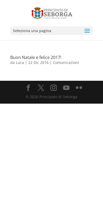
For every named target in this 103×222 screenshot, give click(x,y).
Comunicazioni (66, 62)
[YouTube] (66, 88)
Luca (20, 62)
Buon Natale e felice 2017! (35, 57)
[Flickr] (79, 88)
